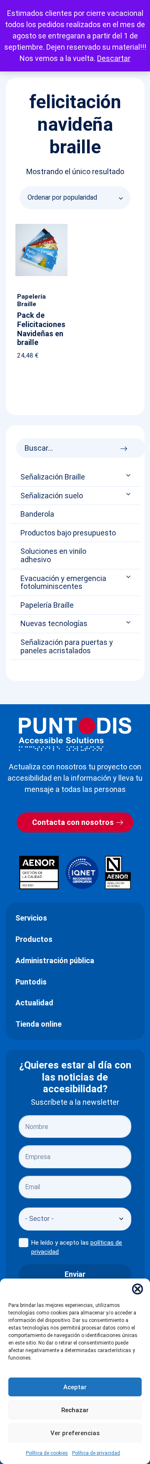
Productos (33, 939)
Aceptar (75, 1387)
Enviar (75, 1274)
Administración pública (54, 960)
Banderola (37, 514)
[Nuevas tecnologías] (129, 622)
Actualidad (34, 1002)
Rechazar (75, 1410)
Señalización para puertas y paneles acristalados (66, 646)
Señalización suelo (51, 496)
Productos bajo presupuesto (68, 533)
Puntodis (31, 981)
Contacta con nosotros (73, 822)
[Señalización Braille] (129, 475)
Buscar (126, 446)
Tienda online (38, 1024)
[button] (137, 1289)
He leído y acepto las (76, 1247)
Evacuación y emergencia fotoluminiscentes (63, 582)
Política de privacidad (96, 1453)
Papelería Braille (47, 605)
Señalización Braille (52, 477)
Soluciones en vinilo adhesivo (53, 555)
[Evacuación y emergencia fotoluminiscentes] (129, 577)
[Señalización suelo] (129, 494)
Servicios (31, 917)
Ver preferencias (75, 1433)
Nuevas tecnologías (54, 623)
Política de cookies (47, 1453)
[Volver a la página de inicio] (75, 734)
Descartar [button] (113, 58)
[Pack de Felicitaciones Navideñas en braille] (41, 225)
